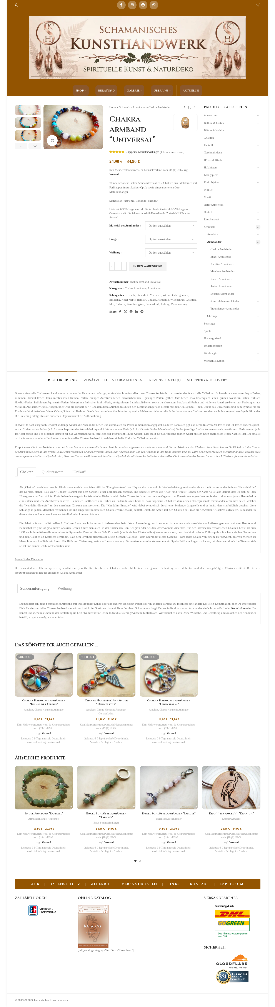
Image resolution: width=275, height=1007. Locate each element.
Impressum (232, 884)
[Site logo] (137, 47)
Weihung (114, 252)
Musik (208, 197)
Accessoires (211, 115)
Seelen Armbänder (221, 286)
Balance (120, 304)
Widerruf (101, 884)
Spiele (207, 331)
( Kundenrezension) (172, 151)
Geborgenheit (180, 295)
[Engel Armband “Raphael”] (44, 788)
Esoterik (209, 145)
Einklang (114, 299)
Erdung (165, 304)
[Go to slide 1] (135, 861)
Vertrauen (155, 295)
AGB (35, 884)
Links (173, 884)
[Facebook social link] (121, 5)
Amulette (212, 234)
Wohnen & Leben (214, 360)
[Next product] (194, 107)
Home (112, 107)
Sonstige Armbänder (222, 293)
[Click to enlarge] (52, 140)
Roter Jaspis (129, 299)
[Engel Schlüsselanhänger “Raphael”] (106, 788)
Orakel (208, 212)
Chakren (191, 299)
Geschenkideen (213, 152)
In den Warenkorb (147, 266)
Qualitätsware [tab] (52, 472)
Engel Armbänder (220, 256)
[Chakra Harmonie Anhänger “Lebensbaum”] (169, 675)
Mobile (208, 189)
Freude (131, 295)
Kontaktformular (241, 608)
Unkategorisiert (213, 345)
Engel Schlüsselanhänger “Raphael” (106, 815)
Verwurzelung (179, 304)
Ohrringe (212, 316)
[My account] (16, 5)
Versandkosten (139, 884)
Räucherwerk (211, 219)
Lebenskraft (153, 304)
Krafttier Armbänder (222, 264)
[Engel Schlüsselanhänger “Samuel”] (169, 788)
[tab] (62, 378)
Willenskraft (177, 299)
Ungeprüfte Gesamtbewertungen (142, 152)
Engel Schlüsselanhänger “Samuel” (168, 814)
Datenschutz (64, 884)
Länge (113, 239)
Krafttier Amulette (231, 818)
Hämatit (141, 299)
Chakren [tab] (26, 472)
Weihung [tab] (65, 588)
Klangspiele (211, 174)
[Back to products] (189, 107)
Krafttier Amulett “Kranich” (231, 814)
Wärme (167, 295)
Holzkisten (210, 167)
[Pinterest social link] (143, 5)
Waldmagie (210, 353)
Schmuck (124, 107)
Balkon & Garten (214, 123)
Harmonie (163, 299)
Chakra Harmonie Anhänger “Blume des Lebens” (43, 702)
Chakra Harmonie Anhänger (49, 709)
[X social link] (125, 312)
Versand (114, 174)
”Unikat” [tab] (79, 472)
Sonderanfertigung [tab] (34, 588)
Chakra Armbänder (159, 107)
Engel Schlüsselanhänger (106, 822)
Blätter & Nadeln (214, 130)
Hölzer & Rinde (213, 160)
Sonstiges (209, 323)
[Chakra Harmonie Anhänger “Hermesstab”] (106, 675)
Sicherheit (143, 295)
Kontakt (200, 884)
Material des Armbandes (124, 225)
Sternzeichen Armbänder (224, 301)
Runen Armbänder (221, 279)
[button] (21, 146)
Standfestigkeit (135, 304)
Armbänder (139, 107)
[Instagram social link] (132, 5)
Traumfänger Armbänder (224, 308)
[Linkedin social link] (136, 312)
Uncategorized (212, 338)
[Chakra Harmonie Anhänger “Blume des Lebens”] (44, 675)
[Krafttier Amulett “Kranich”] (231, 788)
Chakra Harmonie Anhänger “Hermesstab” (106, 702)
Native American (213, 204)
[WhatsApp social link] (154, 5)
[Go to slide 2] (140, 861)
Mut (111, 304)
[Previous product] (184, 107)
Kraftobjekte (211, 182)
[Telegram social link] (142, 312)
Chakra (152, 299)
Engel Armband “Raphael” (44, 814)
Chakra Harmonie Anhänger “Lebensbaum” (168, 702)
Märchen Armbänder (222, 271)
